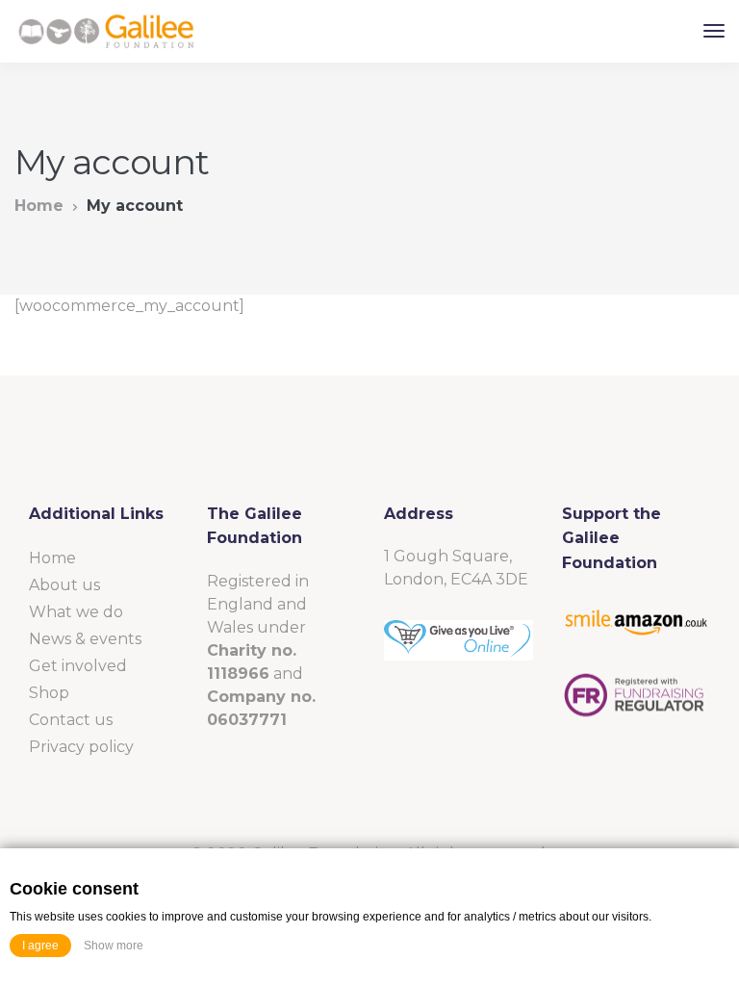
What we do (76, 612)
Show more (113, 945)
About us (64, 585)
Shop (49, 693)
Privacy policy (81, 747)
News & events (85, 639)
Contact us (71, 720)
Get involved (78, 666)
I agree (40, 945)
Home (39, 205)
